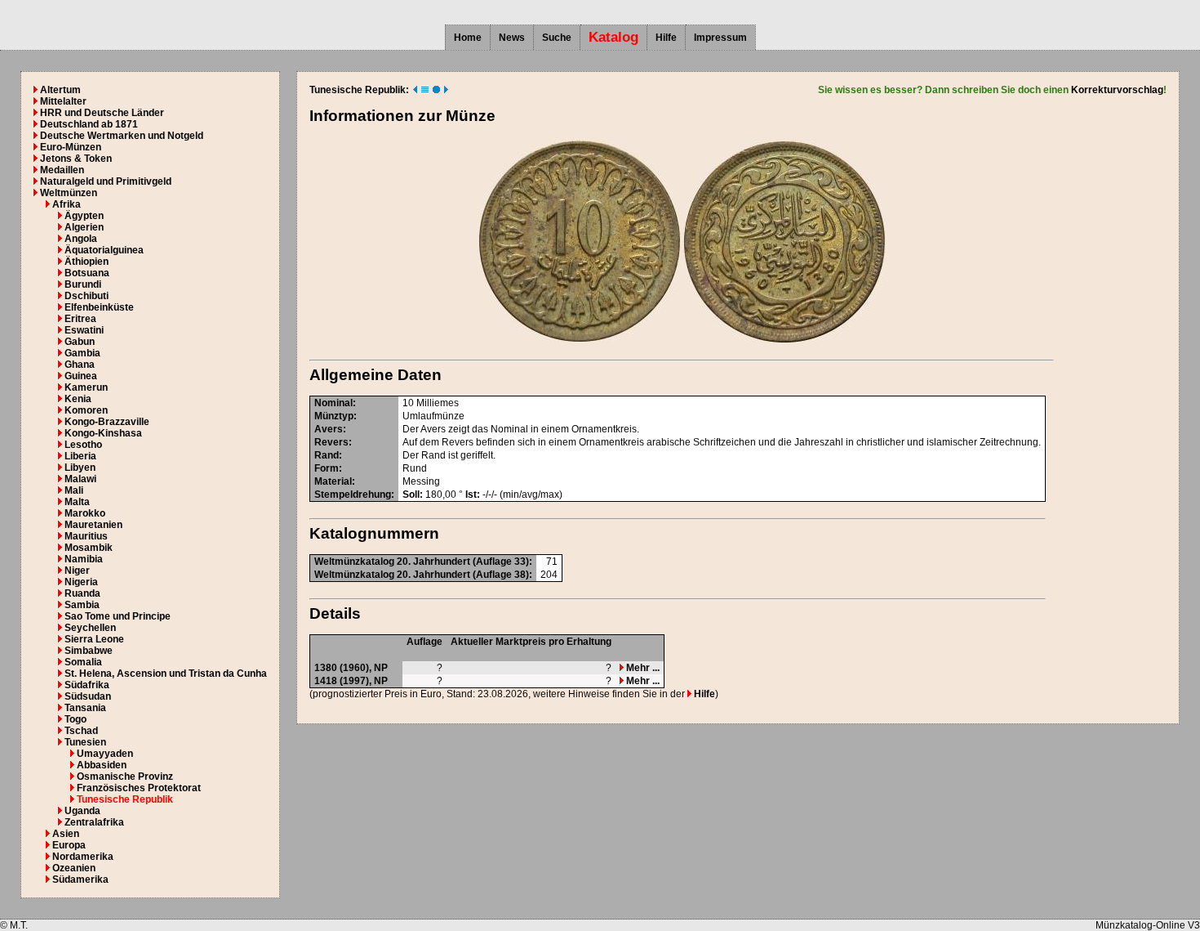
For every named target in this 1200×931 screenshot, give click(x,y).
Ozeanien (74, 868)
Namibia (83, 559)
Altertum (60, 90)
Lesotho (83, 444)
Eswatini (84, 330)
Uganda (82, 811)
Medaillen (62, 170)
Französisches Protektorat (139, 788)
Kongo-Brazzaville (106, 421)
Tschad (81, 730)
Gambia (82, 353)
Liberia (80, 456)
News (512, 37)
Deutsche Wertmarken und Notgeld (121, 135)
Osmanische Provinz (125, 776)
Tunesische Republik (125, 799)
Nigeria (81, 582)
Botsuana (86, 273)
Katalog (613, 37)
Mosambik (88, 547)
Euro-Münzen (70, 147)
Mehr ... (642, 668)
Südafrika (86, 685)
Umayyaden (105, 753)
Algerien (84, 227)
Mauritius (86, 536)
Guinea (80, 376)
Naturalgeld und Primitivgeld (105, 181)
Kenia (77, 399)
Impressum (720, 37)
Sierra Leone (94, 639)
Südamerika (80, 879)
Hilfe (666, 37)
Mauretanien (93, 524)
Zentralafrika (94, 822)
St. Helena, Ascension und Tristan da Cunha (165, 673)
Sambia (82, 605)
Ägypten (84, 216)
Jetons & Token (76, 158)
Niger (77, 570)
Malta (77, 502)
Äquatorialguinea (104, 250)
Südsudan (87, 696)
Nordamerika (82, 856)
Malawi (80, 479)
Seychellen (90, 627)
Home (468, 37)
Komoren (86, 410)
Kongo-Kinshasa (103, 433)
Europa (69, 845)
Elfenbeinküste (99, 307)
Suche (556, 37)
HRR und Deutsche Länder (102, 113)
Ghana (79, 364)
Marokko (84, 513)
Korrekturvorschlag (1117, 90)
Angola (80, 238)
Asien (65, 833)
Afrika (66, 204)
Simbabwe (88, 650)
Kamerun (86, 387)
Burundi (82, 284)
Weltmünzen (68, 193)
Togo (75, 719)
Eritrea (80, 319)
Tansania (85, 708)
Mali (73, 490)
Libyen (80, 467)
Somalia (83, 662)
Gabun (79, 341)
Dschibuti (86, 296)
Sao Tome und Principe (117, 616)
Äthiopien (86, 261)
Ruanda (82, 593)
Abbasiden (102, 765)
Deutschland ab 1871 (89, 124)
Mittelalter (63, 101)
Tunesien (85, 742)
